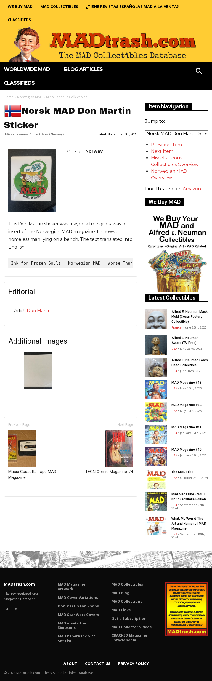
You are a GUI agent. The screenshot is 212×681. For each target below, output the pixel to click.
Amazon (192, 188)
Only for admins (23, 506)
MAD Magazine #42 (186, 405)
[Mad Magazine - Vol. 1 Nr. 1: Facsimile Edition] (156, 501)
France (176, 327)
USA (174, 348)
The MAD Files (182, 472)
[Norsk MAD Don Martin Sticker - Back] (38, 387)
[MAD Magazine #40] (156, 456)
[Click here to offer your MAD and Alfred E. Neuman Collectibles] (176, 290)
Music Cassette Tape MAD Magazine (32, 474)
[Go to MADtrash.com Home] (106, 44)
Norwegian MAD (30, 97)
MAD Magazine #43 (186, 382)
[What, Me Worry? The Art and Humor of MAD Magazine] (156, 525)
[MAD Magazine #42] (156, 412)
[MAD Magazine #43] (156, 389)
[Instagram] (16, 610)
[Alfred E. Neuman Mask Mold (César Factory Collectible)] (156, 319)
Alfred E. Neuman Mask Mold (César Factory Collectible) (189, 317)
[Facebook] (7, 610)
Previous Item (166, 144)
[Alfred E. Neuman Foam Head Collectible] (156, 367)
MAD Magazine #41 (186, 427)
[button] (199, 71)
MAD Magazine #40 (186, 450)
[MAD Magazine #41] (156, 434)
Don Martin (39, 310)
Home (9, 97)
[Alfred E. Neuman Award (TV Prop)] (156, 345)
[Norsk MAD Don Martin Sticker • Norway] (32, 180)
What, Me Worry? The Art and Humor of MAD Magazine (188, 523)
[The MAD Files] (156, 479)
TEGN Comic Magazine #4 (109, 471)
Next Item (162, 151)
